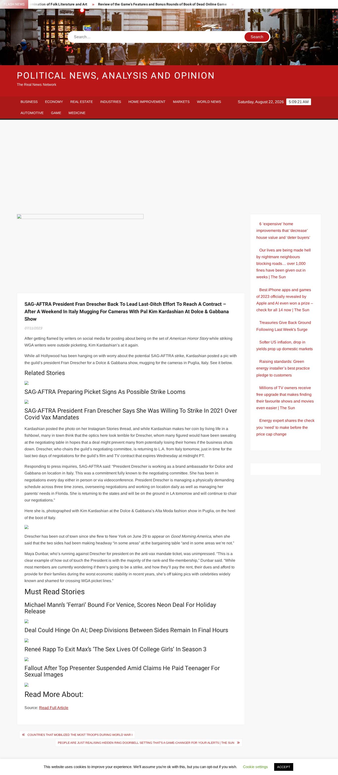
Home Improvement (147, 102)
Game (56, 113)
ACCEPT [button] (283, 767)
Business (29, 102)
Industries (110, 102)
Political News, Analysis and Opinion (116, 75)
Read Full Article (53, 708)
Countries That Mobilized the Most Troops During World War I (79, 735)
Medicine (77, 113)
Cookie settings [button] (255, 767)
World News (209, 102)
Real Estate (81, 102)
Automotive (32, 113)
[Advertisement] (169, 167)
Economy (54, 102)
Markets (181, 102)
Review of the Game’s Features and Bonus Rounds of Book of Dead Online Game (148, 4)
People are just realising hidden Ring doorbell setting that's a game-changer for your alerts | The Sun (146, 742)
